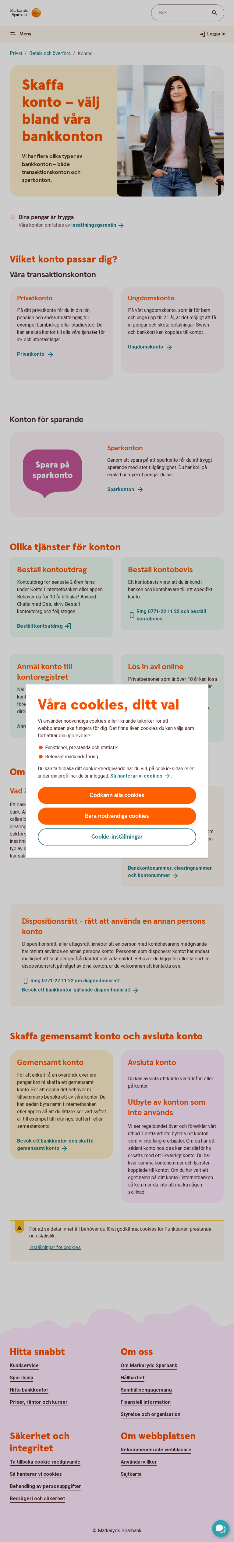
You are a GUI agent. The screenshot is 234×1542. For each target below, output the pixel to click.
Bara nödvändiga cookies (117, 816)
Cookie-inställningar (117, 837)
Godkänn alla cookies (117, 795)
